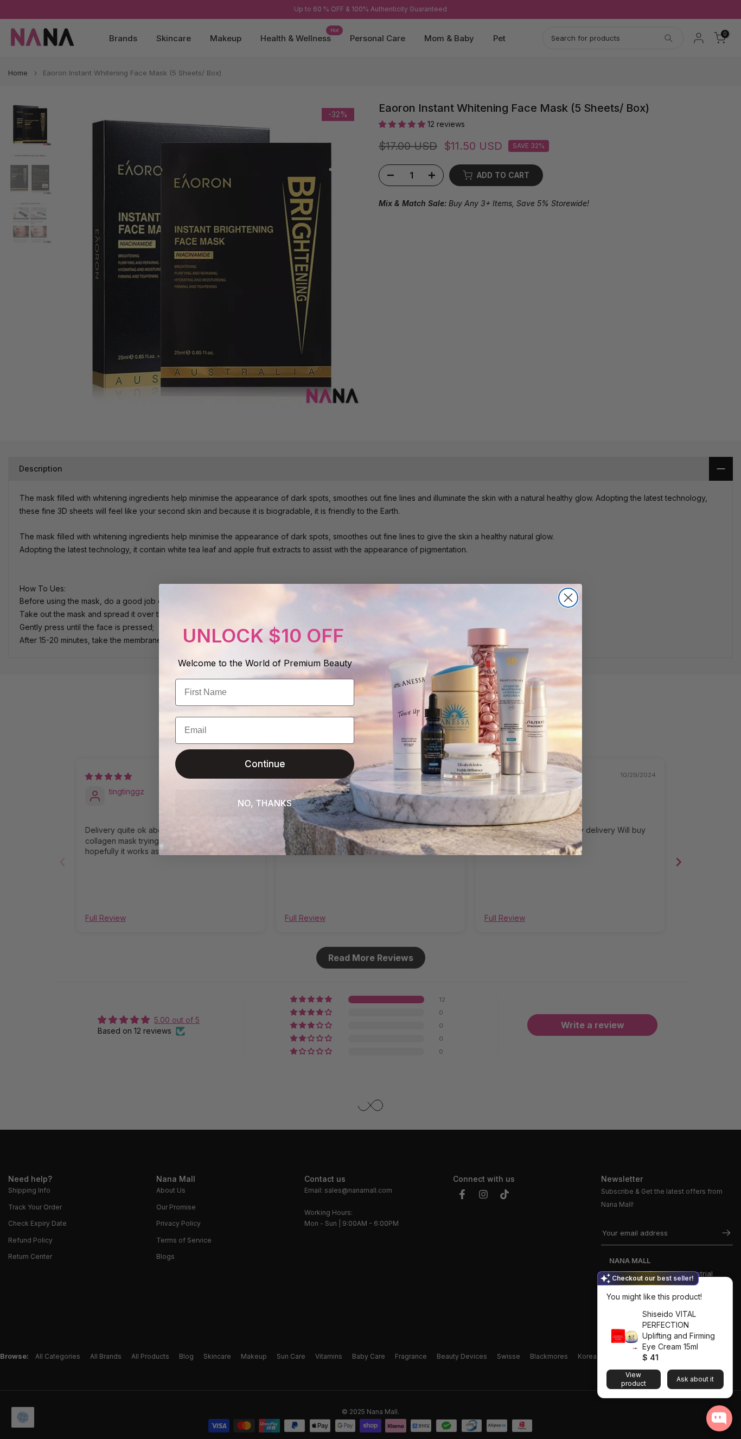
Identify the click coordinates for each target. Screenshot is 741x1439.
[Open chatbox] (719, 1418)
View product (633, 1379)
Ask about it (695, 1379)
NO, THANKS (265, 803)
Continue (265, 764)
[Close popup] (721, 1287)
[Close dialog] (568, 597)
